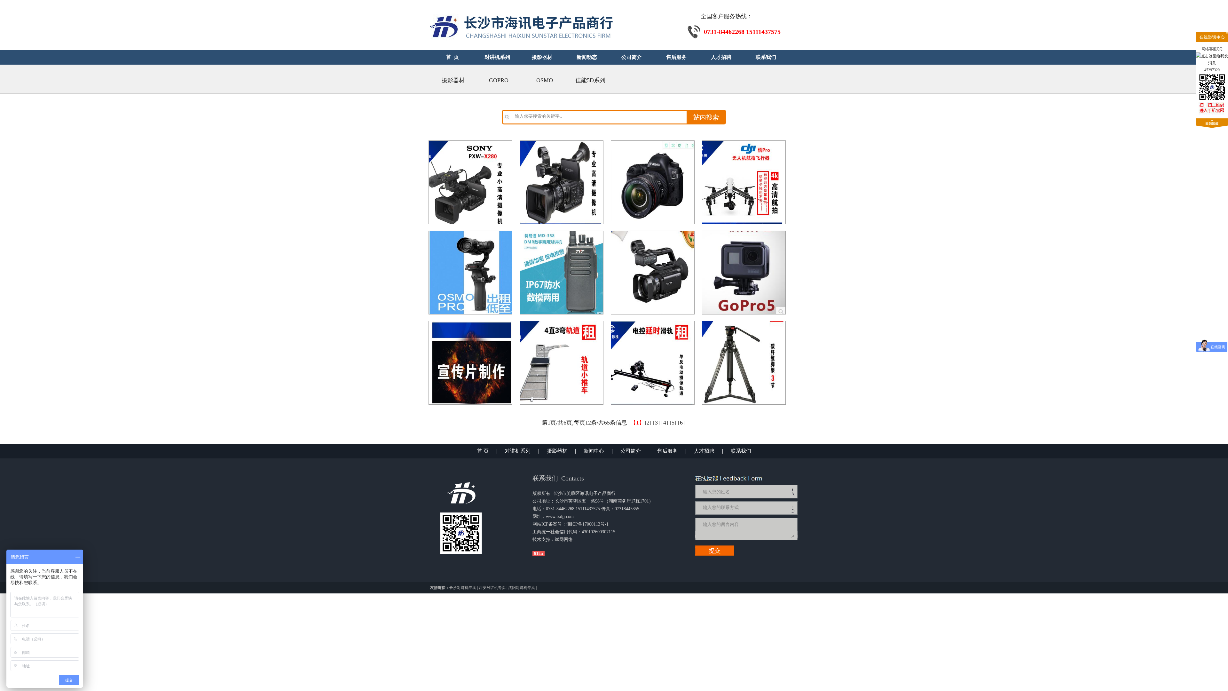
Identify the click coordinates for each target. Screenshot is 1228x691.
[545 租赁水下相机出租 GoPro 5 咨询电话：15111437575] (744, 231)
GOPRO (498, 80)
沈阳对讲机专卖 (521, 587)
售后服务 (667, 451)
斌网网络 (564, 539)
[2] (648, 422)
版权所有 (541, 493)
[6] (681, 422)
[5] (673, 422)
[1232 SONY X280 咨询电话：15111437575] (470, 141)
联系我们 (741, 451)
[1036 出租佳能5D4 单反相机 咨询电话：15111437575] (653, 141)
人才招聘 (704, 451)
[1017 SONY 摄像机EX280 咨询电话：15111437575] (561, 141)
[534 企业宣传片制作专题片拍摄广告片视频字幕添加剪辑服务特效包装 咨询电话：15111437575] (470, 321)
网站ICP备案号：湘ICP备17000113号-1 (570, 524)
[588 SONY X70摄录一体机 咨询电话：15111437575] (653, 231)
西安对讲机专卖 (492, 587)
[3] (656, 422)
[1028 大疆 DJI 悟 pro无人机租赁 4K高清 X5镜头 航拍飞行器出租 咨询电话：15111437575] (744, 141)
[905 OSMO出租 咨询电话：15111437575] (470, 231)
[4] (664, 422)
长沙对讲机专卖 (462, 587)
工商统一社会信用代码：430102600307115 (573, 531)
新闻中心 (594, 451)
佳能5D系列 (590, 80)
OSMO (544, 80)
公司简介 (630, 451)
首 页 (483, 451)
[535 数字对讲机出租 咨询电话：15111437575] (561, 231)
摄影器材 (453, 80)
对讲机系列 (518, 451)
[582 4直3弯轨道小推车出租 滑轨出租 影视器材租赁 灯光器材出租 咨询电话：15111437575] (561, 321)
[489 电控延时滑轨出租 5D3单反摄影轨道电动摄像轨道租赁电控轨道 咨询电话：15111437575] (653, 321)
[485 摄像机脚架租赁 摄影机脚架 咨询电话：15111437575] (744, 321)
